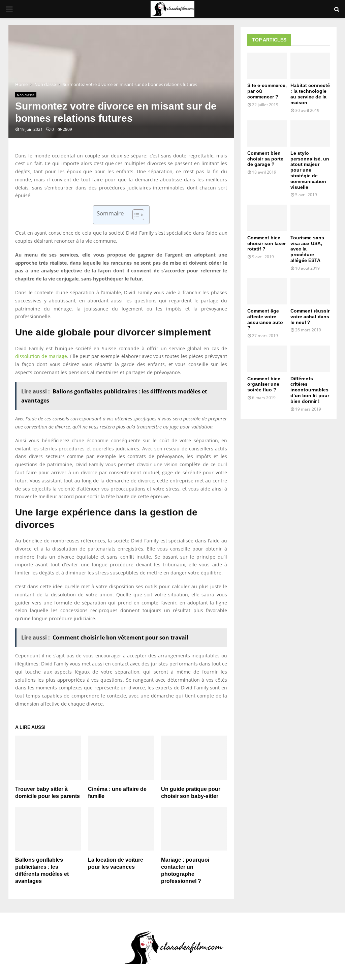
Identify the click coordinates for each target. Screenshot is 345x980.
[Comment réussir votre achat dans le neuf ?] (310, 291)
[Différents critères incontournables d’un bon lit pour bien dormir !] (310, 359)
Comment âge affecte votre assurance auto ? (265, 319)
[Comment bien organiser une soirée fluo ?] (267, 359)
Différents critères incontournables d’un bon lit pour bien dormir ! (309, 390)
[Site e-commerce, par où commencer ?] (267, 66)
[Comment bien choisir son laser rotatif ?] (267, 218)
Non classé (26, 94)
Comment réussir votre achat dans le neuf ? (310, 316)
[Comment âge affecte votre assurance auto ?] (267, 291)
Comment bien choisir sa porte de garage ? (265, 158)
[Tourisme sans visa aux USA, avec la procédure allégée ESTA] (310, 218)
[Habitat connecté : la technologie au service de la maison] (310, 66)
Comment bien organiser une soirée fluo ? (264, 384)
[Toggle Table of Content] (135, 214)
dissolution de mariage (41, 356)
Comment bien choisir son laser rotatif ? (266, 243)
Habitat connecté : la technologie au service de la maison (310, 94)
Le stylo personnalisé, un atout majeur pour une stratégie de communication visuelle (309, 170)
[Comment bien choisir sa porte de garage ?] (267, 133)
